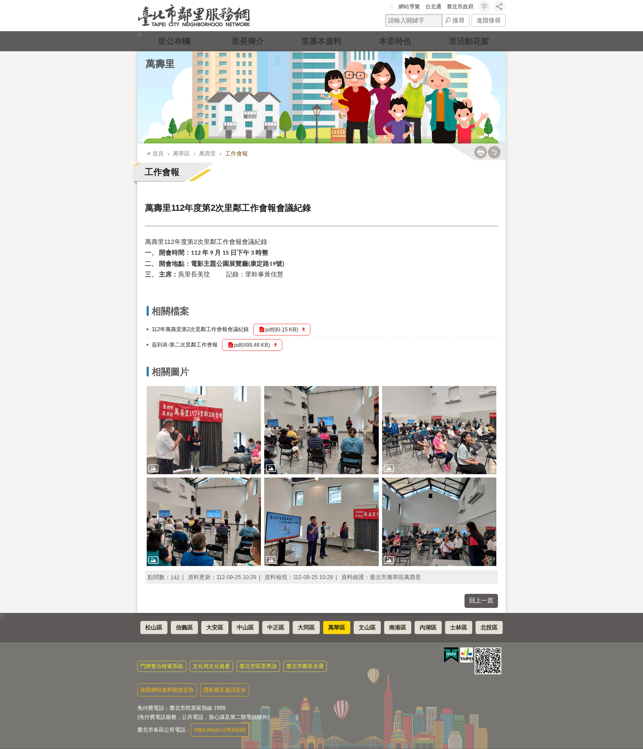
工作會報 (236, 153)
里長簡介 (248, 41)
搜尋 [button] (458, 20)
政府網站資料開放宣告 (167, 690)
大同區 (306, 627)
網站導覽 (409, 6)
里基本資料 (321, 41)
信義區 (184, 627)
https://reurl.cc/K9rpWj (220, 730)
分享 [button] (500, 6)
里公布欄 (174, 41)
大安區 (214, 627)
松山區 (153, 627)
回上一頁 (481, 600)
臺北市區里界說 (258, 666)
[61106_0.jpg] (439, 522)
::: (391, 6)
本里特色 (395, 41)
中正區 (275, 627)
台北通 (433, 6)
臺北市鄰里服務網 (194, 15)
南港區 (397, 627)
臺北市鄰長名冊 (305, 666)
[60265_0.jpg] (204, 430)
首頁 (158, 153)
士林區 (458, 627)
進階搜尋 (489, 20)
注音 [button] (494, 152)
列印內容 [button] (480, 152)
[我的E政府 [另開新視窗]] (451, 655)
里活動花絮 (469, 41)
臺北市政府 (460, 6)
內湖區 (428, 627)
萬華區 (181, 153)
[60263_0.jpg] (204, 522)
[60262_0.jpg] (321, 430)
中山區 (245, 627)
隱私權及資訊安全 (224, 690)
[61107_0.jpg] (321, 522)
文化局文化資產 (211, 666)
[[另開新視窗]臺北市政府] (466, 655)
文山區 (367, 627)
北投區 (489, 627)
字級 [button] (484, 6)
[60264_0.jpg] (439, 430)
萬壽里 (207, 153)
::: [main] (147, 150)
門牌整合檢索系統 (161, 666)
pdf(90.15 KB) (281, 329)
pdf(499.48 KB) (252, 345)
